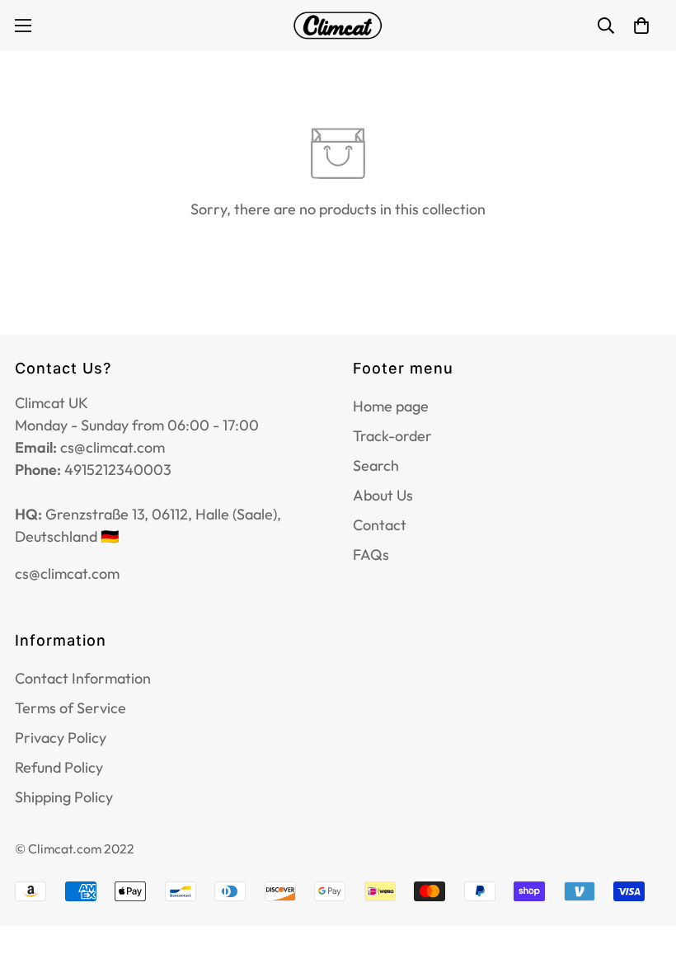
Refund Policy (59, 767)
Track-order (392, 435)
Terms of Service (70, 707)
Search (376, 465)
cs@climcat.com (67, 573)
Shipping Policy (64, 796)
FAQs (371, 554)
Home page (391, 406)
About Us (383, 495)
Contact (379, 524)
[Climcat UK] (338, 25)
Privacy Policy (60, 737)
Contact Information (83, 678)
